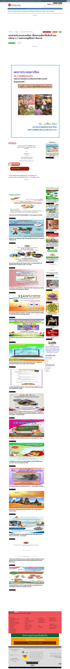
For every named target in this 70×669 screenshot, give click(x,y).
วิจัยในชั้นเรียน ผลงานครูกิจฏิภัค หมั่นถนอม (52, 273)
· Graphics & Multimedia (14, 622)
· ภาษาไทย (26, 623)
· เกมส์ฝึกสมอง (40, 627)
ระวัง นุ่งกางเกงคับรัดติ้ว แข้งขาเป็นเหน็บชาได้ (52, 327)
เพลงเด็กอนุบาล (47, 371)
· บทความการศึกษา (52, 619)
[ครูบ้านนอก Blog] (19, 11)
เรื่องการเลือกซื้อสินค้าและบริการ (22, 177)
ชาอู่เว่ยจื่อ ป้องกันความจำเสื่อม (52, 300)
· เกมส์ (39, 625)
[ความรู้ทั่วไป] (51, 11)
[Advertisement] (35, 22)
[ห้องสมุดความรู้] (24, 11)
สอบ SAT (46, 363)
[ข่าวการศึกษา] (15, 11)
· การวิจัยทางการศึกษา (52, 620)
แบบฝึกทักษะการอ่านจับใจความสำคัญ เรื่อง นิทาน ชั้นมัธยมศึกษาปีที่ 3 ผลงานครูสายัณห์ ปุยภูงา (52, 200)
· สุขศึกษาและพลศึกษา (28, 625)
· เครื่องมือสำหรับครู (52, 628)
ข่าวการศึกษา (10, 32)
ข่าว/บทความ (55, 32)
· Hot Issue (11, 628)
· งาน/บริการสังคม (41, 620)
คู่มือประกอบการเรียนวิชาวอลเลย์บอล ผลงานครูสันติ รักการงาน (52, 230)
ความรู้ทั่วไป (16, 32)
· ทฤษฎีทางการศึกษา (52, 618)
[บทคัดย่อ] (43, 11)
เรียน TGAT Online (48, 366)
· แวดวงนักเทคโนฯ (12, 632)
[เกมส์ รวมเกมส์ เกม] (47, 11)
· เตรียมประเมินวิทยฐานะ (53, 625)
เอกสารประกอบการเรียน (13, 177)
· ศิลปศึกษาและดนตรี (27, 628)
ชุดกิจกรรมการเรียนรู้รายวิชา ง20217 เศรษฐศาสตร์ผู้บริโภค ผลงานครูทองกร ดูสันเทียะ (52, 259)
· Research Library (12, 629)
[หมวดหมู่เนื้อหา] (31, 11)
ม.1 (29, 177)
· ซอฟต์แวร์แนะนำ (12, 625)
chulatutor (47, 369)
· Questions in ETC (13, 630)
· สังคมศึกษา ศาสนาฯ (28, 626)
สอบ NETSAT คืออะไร (48, 358)
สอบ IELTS (47, 360)
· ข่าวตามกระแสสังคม (41, 619)
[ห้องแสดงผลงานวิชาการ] (38, 11)
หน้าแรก (60, 32)
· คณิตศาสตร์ (26, 619)
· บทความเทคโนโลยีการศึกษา (14, 619)
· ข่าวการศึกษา (40, 618)
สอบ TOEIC (47, 361)
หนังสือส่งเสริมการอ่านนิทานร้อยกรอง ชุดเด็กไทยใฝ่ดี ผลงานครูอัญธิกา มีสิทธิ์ (52, 154)
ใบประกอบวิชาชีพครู (48, 357)
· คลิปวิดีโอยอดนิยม (41, 622)
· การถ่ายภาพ (11, 626)
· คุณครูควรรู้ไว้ (51, 624)
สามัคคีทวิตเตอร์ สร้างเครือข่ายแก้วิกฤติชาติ (52, 337)
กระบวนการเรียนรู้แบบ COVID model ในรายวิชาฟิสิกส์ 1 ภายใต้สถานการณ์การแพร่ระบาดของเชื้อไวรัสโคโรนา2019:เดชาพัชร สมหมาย (52, 216)
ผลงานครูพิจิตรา (33, 177)
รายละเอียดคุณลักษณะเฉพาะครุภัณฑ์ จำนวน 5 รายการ (52, 313)
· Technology (11, 618)
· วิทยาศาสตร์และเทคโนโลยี (28, 620)
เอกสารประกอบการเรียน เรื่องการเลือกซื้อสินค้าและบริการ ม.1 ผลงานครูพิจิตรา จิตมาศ (22, 175)
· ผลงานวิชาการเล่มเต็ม (53, 627)
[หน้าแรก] (10, 11)
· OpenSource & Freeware (14, 623)
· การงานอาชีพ (26, 629)
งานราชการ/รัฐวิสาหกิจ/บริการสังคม (26, 32)
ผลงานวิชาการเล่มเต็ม (47, 32)
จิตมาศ (38, 177)
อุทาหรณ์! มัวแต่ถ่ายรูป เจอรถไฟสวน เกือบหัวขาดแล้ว (52, 288)
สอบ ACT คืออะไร (48, 368)
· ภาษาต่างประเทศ (27, 622)
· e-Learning (11, 620)
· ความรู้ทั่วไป (26, 618)
